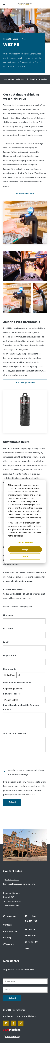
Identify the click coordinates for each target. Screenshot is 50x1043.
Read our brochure (25, 193)
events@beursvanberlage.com (17, 598)
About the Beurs (10, 38)
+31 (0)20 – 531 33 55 (22, 593)
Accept (25, 549)
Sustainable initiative (13, 79)
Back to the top (12, 1036)
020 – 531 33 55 (12, 879)
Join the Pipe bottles (25, 382)
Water (24, 38)
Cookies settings (25, 542)
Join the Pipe (31, 79)
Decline (25, 556)
